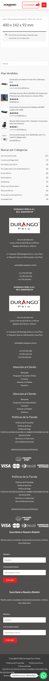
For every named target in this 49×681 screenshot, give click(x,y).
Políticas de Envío (24, 426)
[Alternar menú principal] (44, 5)
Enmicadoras (6, 173)
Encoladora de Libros (9, 164)
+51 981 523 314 (25, 276)
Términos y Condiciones (24, 438)
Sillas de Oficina (7, 190)
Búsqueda (24, 373)
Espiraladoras (6, 177)
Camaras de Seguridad (9, 160)
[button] (43, 675)
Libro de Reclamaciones (24, 442)
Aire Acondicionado (9, 156)
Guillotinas (5, 182)
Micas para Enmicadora (10, 186)
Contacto (24, 379)
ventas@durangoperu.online (25, 265)
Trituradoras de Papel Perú (11, 195)
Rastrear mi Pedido (24, 382)
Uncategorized (6, 199)
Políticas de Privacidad (24, 423)
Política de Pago (24, 429)
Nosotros (24, 385)
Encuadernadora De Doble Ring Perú (15, 169)
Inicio (4, 19)
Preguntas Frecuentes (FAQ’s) (24, 376)
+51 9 (20, 279)
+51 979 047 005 (25, 273)
